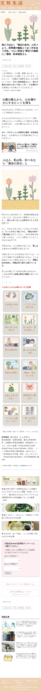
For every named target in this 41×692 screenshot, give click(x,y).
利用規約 (19, 682)
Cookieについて (21, 685)
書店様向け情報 (32, 680)
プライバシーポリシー (32, 682)
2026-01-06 (7, 60)
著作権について (18, 680)
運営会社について (7, 682)
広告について (6, 680)
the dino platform (23, 689)
